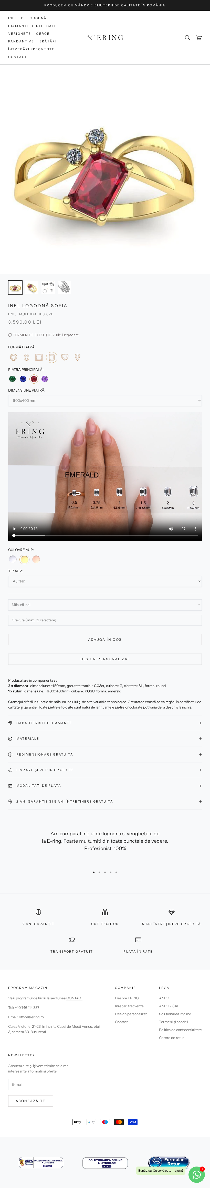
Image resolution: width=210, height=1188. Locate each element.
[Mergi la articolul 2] (32, 287)
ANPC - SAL (169, 1006)
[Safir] (23, 378)
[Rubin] (33, 378)
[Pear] (77, 357)
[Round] (13, 357)
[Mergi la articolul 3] (48, 287)
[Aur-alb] (12, 559)
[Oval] (26, 357)
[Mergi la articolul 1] (15, 287)
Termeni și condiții (173, 1022)
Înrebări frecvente (129, 1006)
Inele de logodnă (27, 18)
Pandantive (21, 41)
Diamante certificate (32, 26)
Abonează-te (31, 1101)
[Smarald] (12, 378)
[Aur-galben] (24, 559)
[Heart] (64, 357)
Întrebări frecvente (31, 49)
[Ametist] (44, 378)
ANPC (164, 998)
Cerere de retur (171, 1037)
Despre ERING (127, 998)
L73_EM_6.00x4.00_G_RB (31, 314)
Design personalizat (105, 659)
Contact (17, 57)
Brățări (48, 41)
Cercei (43, 34)
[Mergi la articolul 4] (64, 287)
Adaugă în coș (105, 639)
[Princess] (39, 357)
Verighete (19, 34)
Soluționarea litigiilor (175, 1014)
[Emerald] (51, 357)
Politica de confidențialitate (180, 1029)
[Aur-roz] (36, 559)
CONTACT (74, 998)
